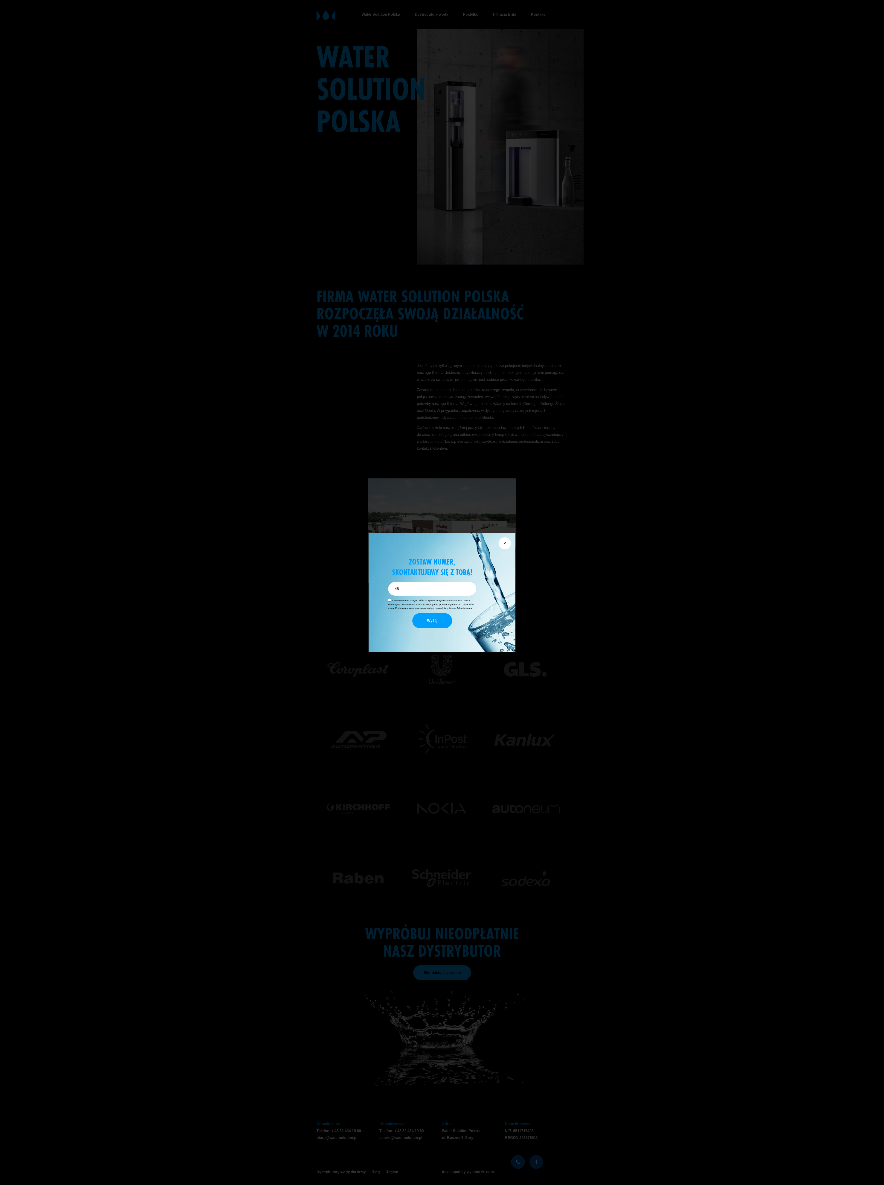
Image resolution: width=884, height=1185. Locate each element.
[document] (442, 592)
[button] (505, 543)
